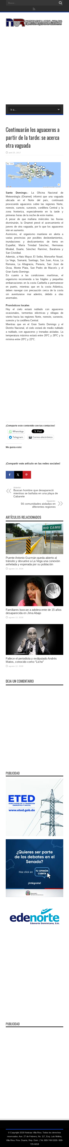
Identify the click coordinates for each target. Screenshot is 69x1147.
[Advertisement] (34, 65)
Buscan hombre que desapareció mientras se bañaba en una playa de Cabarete (35, 492)
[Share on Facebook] (10, 475)
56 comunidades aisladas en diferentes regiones (38, 504)
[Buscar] (60, 3)
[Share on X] (18, 475)
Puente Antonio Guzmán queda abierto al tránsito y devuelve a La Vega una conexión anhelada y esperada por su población (33, 561)
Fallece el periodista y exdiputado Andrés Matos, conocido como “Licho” (31, 660)
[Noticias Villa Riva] (34, 24)
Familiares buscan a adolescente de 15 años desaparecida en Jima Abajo (34, 611)
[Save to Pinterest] (27, 475)
